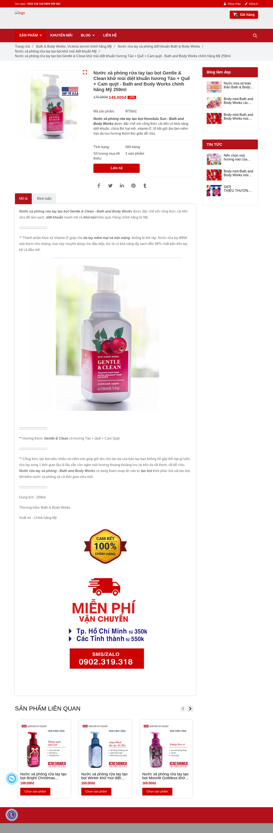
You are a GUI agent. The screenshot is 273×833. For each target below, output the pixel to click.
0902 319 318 (35, 3)
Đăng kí (253, 3)
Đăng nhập (234, 3)
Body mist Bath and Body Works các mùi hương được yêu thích (238, 101)
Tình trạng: (101, 147)
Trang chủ (24, 46)
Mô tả (23, 198)
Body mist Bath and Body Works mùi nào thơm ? (238, 117)
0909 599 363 (52, 3)
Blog (86, 35)
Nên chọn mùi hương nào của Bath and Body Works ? (235, 157)
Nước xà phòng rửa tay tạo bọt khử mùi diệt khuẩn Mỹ (57, 51)
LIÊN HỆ (110, 35)
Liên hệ (117, 168)
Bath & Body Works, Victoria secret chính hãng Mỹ (75, 46)
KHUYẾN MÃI (61, 35)
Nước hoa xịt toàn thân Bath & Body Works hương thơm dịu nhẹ (238, 85)
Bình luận (44, 198)
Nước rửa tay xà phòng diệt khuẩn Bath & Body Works (160, 46)
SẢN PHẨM (29, 35)
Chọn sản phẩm (35, 791)
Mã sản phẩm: (104, 111)
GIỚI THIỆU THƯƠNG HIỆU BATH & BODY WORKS (237, 189)
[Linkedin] (122, 186)
